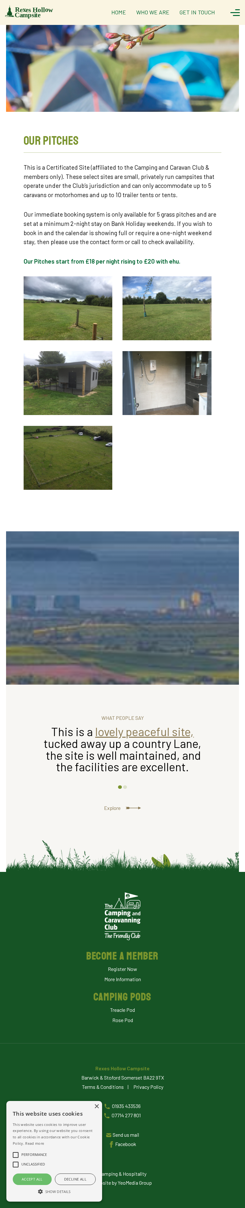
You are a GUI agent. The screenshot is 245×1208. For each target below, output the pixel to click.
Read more (34, 1143)
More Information (122, 979)
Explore (112, 808)
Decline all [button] (75, 1179)
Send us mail (126, 1135)
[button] (54, 1190)
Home (118, 12)
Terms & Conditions (103, 1087)
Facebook (125, 1144)
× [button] (96, 1106)
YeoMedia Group (135, 1183)
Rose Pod (122, 1020)
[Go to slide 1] (120, 787)
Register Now (122, 969)
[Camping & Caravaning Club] (122, 916)
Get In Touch (197, 12)
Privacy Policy (148, 1087)
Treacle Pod (122, 1009)
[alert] (54, 1151)
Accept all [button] (32, 1179)
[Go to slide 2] (125, 787)
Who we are (152, 12)
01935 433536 (126, 1106)
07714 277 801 (126, 1115)
